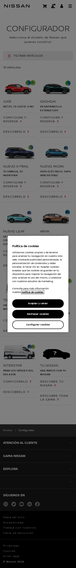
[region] (38, 284)
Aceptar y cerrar (38, 303)
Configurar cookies (38, 324)
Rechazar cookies (38, 314)
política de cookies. (32, 292)
